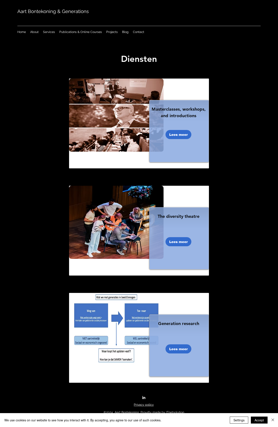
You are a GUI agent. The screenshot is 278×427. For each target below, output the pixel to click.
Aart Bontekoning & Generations (53, 11)
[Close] (272, 420)
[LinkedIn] (144, 397)
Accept (259, 420)
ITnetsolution (175, 412)
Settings (239, 420)
